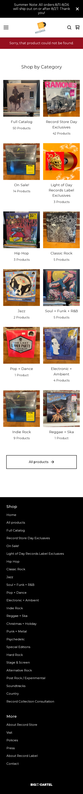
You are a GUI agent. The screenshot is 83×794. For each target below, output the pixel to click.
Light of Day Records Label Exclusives (35, 554)
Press (10, 748)
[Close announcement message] (77, 9)
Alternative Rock (19, 670)
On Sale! (12, 546)
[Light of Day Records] (40, 27)
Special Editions (18, 647)
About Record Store (21, 725)
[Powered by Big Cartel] (41, 785)
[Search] (69, 27)
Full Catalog (15, 530)
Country (12, 693)
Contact (12, 764)
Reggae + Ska (16, 616)
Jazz (9, 577)
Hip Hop (13, 561)
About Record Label (22, 756)
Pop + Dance (16, 592)
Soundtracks (15, 686)
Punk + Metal (16, 631)
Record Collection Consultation (30, 701)
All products (39, 462)
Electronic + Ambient (22, 600)
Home (11, 515)
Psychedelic (15, 639)
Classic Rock (15, 569)
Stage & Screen (18, 662)
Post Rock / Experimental (25, 678)
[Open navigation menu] (6, 27)
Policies (12, 740)
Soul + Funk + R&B (20, 585)
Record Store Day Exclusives (28, 538)
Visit (9, 732)
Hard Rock (14, 655)
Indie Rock (14, 608)
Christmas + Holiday (21, 624)
